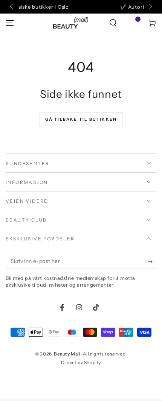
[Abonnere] (152, 261)
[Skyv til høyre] (150, 7)
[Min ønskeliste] (132, 23)
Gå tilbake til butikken (81, 119)
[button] (113, 23)
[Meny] (10, 23)
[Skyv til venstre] (12, 7)
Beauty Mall (67, 354)
